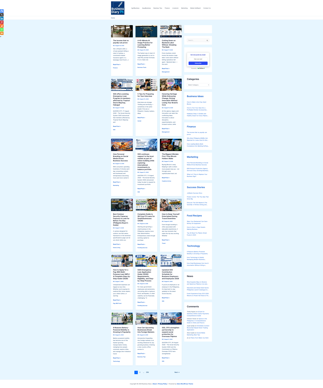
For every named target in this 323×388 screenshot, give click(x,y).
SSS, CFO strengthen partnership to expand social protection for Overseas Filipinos (170, 332)
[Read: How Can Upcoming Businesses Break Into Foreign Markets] (146, 318)
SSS (114, 129)
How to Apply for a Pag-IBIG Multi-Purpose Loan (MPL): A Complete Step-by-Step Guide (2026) (122, 274)
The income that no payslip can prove (197, 133)
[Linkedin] (2, 18)
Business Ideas (195, 96)
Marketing (184, 8)
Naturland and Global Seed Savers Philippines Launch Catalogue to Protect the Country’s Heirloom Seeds (198, 289)
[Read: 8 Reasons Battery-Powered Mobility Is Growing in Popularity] (122, 318)
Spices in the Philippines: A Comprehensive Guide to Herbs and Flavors (197, 321)
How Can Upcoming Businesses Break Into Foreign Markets (146, 330)
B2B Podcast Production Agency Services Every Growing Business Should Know (197, 170)
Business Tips (158, 8)
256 (147, 372)
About (155, 384)
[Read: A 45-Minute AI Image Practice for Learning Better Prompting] (146, 31)
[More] (2, 33)
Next (177, 372)
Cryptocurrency (166, 181)
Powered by (194, 68)
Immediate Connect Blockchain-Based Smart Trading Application (198, 328)
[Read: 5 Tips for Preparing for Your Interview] (146, 84)
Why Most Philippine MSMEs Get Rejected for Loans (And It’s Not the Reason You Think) (197, 139)
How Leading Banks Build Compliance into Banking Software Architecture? (198, 145)
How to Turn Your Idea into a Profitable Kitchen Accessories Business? (196, 109)
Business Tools (142, 67)
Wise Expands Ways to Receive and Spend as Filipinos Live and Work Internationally (197, 283)
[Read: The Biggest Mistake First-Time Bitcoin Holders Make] (171, 145)
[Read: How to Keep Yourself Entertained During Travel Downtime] (171, 205)
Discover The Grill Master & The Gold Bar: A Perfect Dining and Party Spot (197, 204)
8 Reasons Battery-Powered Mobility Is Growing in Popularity (122, 330)
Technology (116, 361)
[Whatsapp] (2, 29)
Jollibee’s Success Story (194, 193)
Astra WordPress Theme (185, 384)
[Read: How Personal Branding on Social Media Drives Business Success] (122, 145)
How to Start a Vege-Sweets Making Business (196, 228)
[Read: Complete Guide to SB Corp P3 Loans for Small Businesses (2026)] (146, 205)
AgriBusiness (135, 8)
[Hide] (0, 36)
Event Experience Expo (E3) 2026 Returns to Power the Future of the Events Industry (198, 295)
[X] (2, 14)
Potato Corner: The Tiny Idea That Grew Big (198, 198)
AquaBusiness (146, 8)
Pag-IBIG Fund (117, 303)
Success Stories (196, 187)
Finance (167, 8)
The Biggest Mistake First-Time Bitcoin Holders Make (170, 156)
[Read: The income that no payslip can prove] (122, 31)
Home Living (116, 247)
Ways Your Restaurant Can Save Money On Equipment (197, 222)
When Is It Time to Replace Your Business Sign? (197, 175)
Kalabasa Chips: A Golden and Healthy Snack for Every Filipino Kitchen (197, 115)
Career (139, 121)
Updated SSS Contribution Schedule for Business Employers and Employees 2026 (170, 274)
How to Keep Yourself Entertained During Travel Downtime (171, 216)
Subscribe (198, 63)
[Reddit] (2, 26)
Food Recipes (194, 215)
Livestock (175, 8)
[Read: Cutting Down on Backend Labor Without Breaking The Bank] (171, 31)
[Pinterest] (2, 22)
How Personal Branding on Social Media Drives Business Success (197, 164)
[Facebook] (2, 11)
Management (165, 72)
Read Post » (117, 65)
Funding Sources (142, 247)
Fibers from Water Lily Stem (200, 338)
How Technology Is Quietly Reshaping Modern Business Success (196, 258)
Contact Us (207, 8)
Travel (163, 243)
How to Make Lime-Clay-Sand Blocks (196, 103)
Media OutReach (195, 8)
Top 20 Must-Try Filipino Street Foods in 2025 (197, 234)
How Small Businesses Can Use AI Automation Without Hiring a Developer (198, 264)
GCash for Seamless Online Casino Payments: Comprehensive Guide (198, 313)
